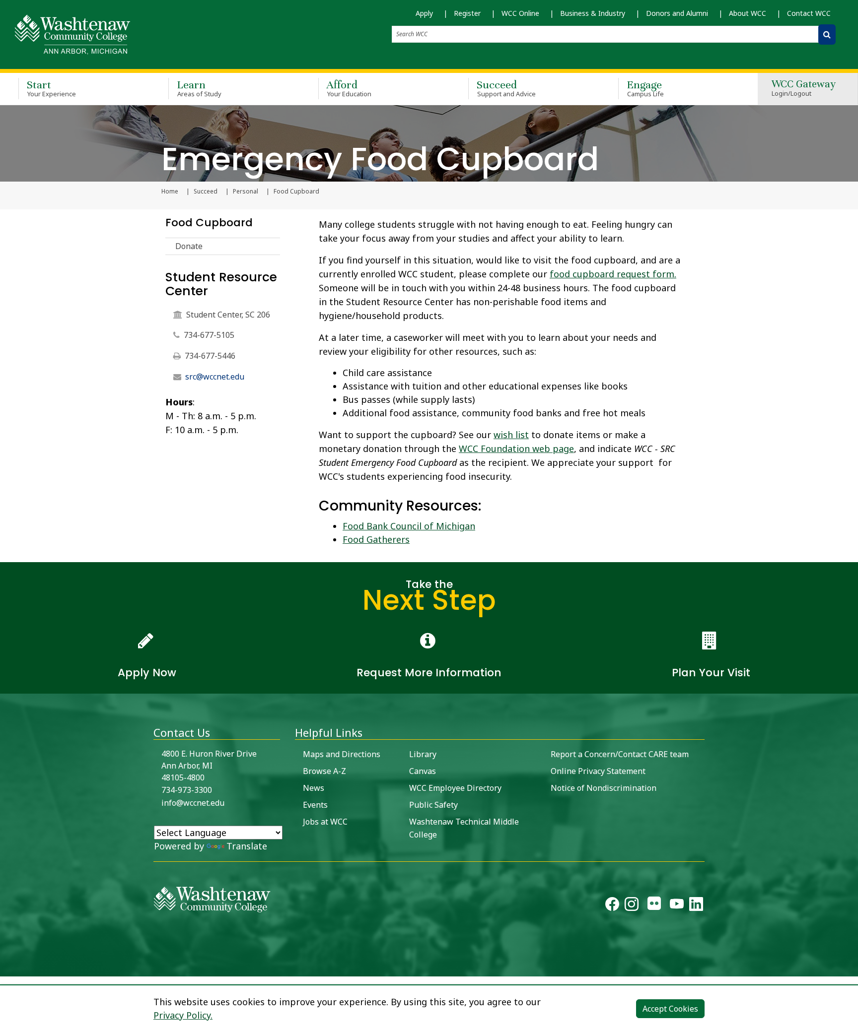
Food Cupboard (209, 222)
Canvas (422, 771)
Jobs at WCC (325, 821)
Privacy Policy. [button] (183, 1015)
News (313, 787)
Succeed (506, 88)
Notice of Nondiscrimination (603, 787)
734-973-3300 (186, 789)
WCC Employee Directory (455, 787)
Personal (245, 191)
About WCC (747, 13)
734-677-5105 (209, 334)
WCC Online (520, 13)
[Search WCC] (827, 34)
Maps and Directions (341, 754)
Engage (645, 88)
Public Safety (433, 804)
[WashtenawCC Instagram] (631, 906)
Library (422, 754)
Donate (189, 246)
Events (315, 804)
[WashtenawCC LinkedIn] (696, 906)
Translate (246, 846)
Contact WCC (809, 13)
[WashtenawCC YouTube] (676, 906)
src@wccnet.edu (214, 376)
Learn (199, 88)
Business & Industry (592, 13)
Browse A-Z (324, 771)
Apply (424, 13)
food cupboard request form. (613, 274)
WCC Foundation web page (516, 448)
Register (467, 13)
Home (169, 191)
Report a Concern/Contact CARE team (620, 754)
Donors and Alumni (677, 13)
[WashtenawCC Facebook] (612, 906)
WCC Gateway (804, 88)
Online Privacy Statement (598, 771)
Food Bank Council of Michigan (409, 526)
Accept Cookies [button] (670, 1008)
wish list (511, 435)
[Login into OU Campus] (6, 968)
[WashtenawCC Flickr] (654, 906)
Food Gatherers (376, 539)
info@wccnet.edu (192, 802)
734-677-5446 (210, 355)
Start (51, 88)
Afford (349, 88)
